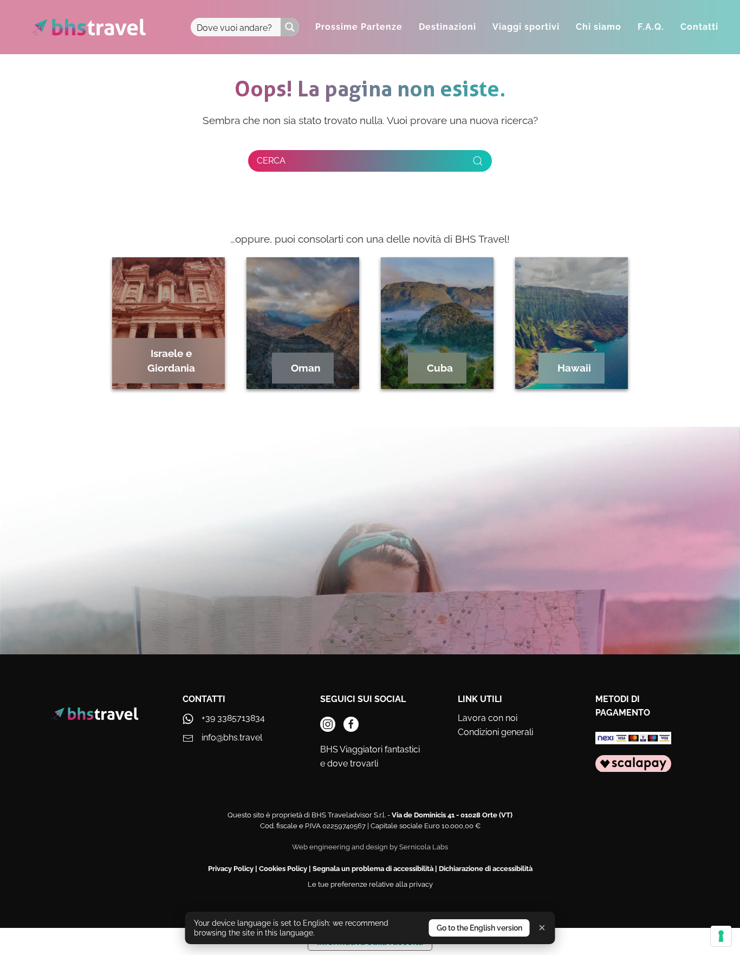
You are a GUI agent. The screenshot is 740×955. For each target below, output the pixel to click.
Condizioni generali (495, 732)
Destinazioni (447, 27)
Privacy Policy (231, 869)
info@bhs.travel (232, 737)
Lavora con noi (487, 718)
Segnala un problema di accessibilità (373, 869)
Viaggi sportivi (526, 27)
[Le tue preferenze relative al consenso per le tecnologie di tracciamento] (721, 936)
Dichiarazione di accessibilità (486, 869)
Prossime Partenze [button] (359, 27)
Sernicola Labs (423, 847)
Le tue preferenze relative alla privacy (370, 884)
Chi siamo (598, 27)
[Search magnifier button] (290, 27)
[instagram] (327, 724)
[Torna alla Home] (88, 27)
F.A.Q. (651, 27)
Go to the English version (479, 928)
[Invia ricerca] (478, 161)
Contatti (699, 27)
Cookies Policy (283, 869)
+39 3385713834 (233, 718)
